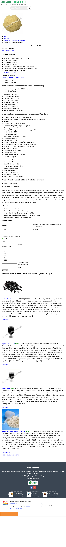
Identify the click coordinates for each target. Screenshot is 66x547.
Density (6, 130)
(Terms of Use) (14, 503)
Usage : (31, 304)
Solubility (7, 151)
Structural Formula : (21, 402)
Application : (40, 301)
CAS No (6, 140)
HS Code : (47, 305)
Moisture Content (10, 102)
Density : (17, 316)
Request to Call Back (9, 77)
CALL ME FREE (15, 455)
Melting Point (8, 153)
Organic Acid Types (10, 124)
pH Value (7, 111)
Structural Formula (10, 144)
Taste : (27, 307)
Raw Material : (43, 307)
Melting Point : (51, 314)
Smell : (43, 399)
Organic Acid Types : (26, 314)
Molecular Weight (10, 126)
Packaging (7, 107)
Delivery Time (8, 183)
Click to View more (10, 73)
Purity (6, 122)
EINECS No (7, 132)
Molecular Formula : (39, 397)
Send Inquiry (20, 77)
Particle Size (8, 96)
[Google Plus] (34, 489)
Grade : (27, 348)
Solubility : (14, 434)
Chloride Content (9, 98)
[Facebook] (31, 489)
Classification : (18, 301)
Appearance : (33, 395)
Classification (8, 155)
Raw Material (8, 142)
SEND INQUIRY (6, 455)
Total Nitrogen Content (12, 100)
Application (8, 157)
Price (5, 91)
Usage (6, 120)
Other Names (8, 118)
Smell (5, 134)
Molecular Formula (10, 146)
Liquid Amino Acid (8, 344)
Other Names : (35, 303)
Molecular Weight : (37, 310)
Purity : (37, 305)
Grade (6, 128)
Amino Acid (6, 389)
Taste (6, 138)
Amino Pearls (6, 299)
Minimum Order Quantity (12, 89)
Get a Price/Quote (8, 51)
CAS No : (17, 312)
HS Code (6, 149)
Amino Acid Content (10, 94)
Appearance (8, 136)
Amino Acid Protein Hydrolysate (13, 431)
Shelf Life (7, 104)
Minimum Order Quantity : (38, 299)
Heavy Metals (8, 109)
